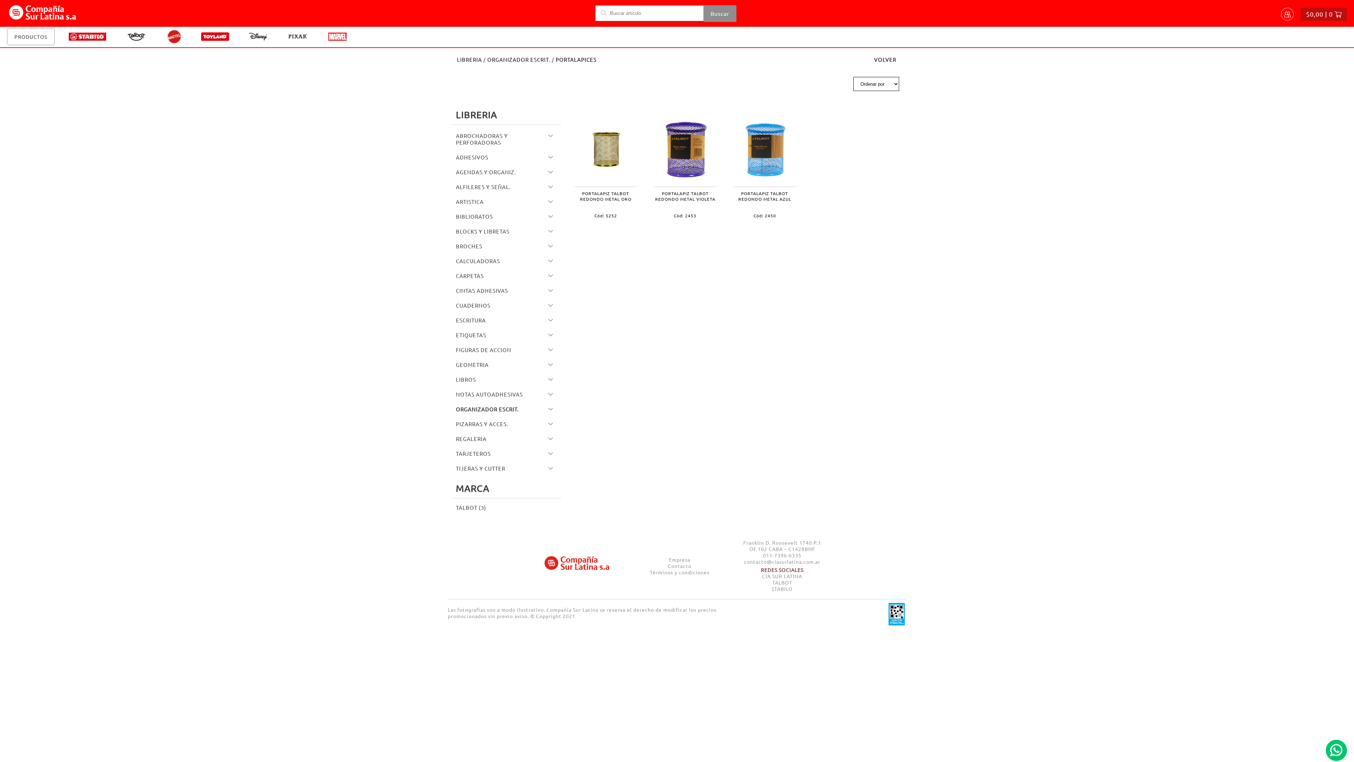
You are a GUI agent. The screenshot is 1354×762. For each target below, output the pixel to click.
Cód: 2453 (685, 215)
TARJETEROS (473, 453)
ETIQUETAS (471, 335)
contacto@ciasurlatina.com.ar (782, 561)
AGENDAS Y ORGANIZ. (486, 172)
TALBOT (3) (471, 507)
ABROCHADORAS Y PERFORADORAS (482, 139)
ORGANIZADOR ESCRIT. (518, 59)
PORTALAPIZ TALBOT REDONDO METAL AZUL (764, 196)
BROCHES (469, 246)
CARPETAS (470, 275)
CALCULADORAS (478, 261)
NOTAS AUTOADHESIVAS (489, 394)
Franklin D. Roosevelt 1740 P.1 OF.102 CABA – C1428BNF (782, 545)
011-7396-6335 (782, 555)
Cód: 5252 (605, 215)
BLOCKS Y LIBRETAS (483, 231)
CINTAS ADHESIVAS (482, 290)
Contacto (679, 566)
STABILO (782, 589)
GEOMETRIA (472, 364)
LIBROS (466, 379)
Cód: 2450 (765, 215)
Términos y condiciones (679, 572)
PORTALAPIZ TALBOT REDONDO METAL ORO (606, 196)
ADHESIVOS (472, 157)
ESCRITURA (471, 320)
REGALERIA (471, 438)
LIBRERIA (469, 59)
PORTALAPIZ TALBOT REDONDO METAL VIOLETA (685, 196)
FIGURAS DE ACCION (483, 349)
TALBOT (782, 582)
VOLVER (885, 59)
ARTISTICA (470, 201)
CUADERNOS (473, 305)
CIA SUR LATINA (782, 576)
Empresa (679, 559)
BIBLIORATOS (474, 216)
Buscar (719, 13)
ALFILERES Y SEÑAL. (483, 186)
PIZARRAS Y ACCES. (482, 424)
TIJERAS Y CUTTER (480, 468)
